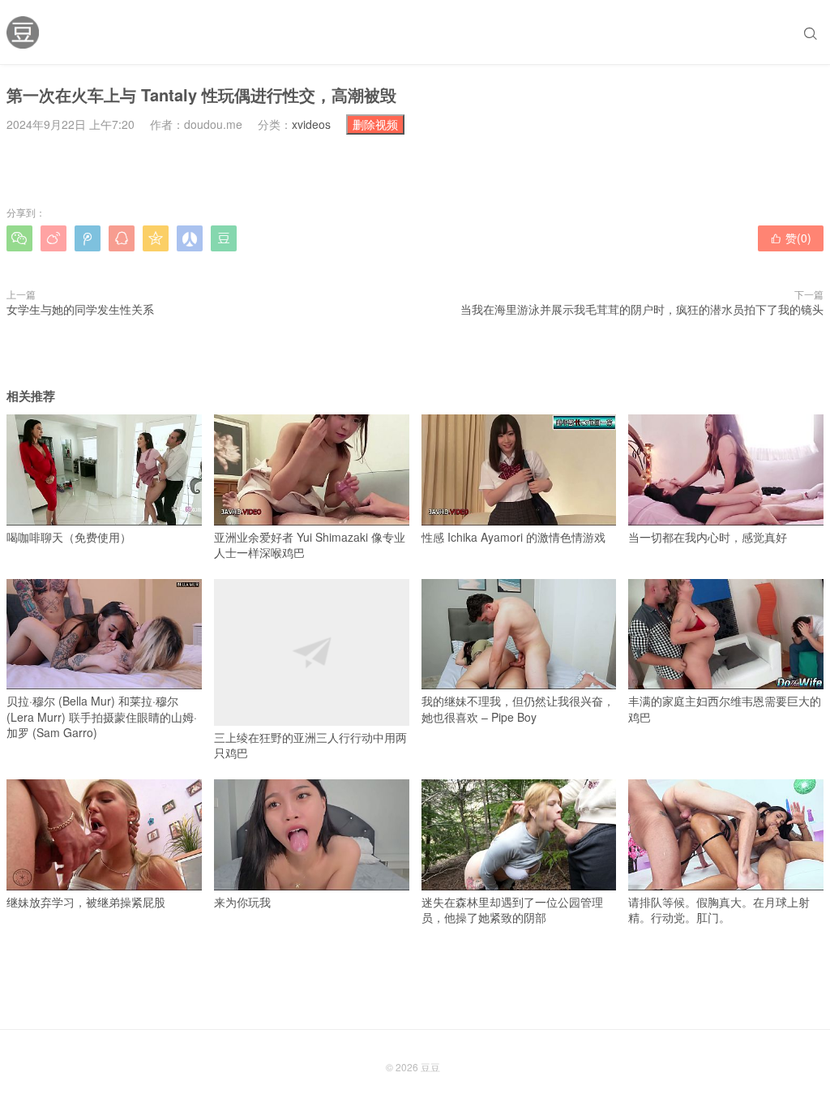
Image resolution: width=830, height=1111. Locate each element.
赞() (790, 237)
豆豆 (430, 1067)
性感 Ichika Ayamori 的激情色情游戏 (513, 536)
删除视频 (375, 124)
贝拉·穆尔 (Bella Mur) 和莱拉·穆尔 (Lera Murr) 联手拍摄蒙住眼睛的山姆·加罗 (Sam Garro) (101, 716)
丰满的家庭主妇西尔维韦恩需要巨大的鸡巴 (724, 709)
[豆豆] (22, 32)
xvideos (311, 124)
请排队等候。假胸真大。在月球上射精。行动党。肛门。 (719, 909)
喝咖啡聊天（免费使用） (68, 536)
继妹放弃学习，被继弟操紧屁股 (85, 901)
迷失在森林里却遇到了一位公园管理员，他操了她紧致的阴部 (512, 909)
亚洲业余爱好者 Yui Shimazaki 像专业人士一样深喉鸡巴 (309, 544)
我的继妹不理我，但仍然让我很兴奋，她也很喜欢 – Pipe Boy (517, 709)
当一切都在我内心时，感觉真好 (707, 536)
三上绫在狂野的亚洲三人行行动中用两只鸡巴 (310, 745)
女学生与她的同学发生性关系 (80, 309)
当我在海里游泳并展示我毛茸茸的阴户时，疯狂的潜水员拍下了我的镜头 (642, 309)
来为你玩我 (242, 901)
